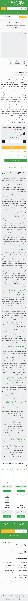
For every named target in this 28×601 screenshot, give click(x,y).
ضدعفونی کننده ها (23, 575)
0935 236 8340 (7, 551)
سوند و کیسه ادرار (10, 567)
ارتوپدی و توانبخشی (22, 570)
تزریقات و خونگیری (9, 570)
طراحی (20, 599)
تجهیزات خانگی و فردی (22, 565)
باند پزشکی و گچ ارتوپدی (8, 562)
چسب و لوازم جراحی (9, 565)
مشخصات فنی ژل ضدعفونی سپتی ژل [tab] (17, 167)
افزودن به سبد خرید (14, 147)
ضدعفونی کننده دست (19, 151)
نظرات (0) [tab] (23, 164)
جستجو (3, 8)
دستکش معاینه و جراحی (21, 567)
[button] (14, 66)
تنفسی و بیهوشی (23, 572)
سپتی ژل (11, 155)
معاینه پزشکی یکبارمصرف (8, 572)
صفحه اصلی (22, 25)
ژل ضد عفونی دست (18, 153)
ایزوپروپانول (23, 220)
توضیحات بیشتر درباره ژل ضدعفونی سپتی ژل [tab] (16, 160)
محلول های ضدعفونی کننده (12, 25)
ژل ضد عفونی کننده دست (19, 155)
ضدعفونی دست (11, 178)
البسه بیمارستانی (23, 562)
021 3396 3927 (18, 551)
